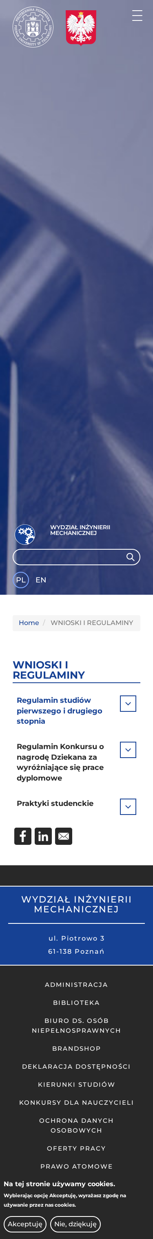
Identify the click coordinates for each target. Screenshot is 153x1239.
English (41, 581)
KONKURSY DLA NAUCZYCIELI (76, 1102)
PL (21, 580)
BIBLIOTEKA (76, 1003)
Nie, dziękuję (75, 1224)
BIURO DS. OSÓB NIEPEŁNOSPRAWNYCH (76, 1025)
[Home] (33, 27)
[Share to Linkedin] (43, 836)
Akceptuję (25, 1224)
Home (29, 623)
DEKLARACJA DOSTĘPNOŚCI (76, 1066)
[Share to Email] (63, 836)
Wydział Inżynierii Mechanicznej (80, 530)
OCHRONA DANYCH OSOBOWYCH (76, 1125)
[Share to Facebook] (22, 836)
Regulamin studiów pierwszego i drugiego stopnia (59, 711)
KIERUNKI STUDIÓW (76, 1084)
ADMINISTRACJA (76, 984)
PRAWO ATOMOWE (76, 1166)
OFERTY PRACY (76, 1148)
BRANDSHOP (76, 1048)
